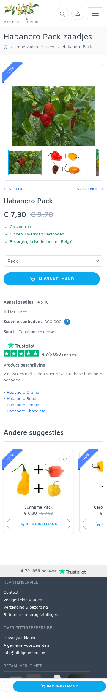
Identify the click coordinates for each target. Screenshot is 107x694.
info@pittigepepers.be (24, 652)
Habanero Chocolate (26, 410)
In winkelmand (55, 278)
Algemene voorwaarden (26, 645)
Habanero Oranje (23, 392)
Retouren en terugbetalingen (31, 614)
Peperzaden (26, 46)
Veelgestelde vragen (23, 599)
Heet (50, 46)
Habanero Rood (21, 398)
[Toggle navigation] (95, 13)
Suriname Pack (38, 506)
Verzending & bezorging (26, 606)
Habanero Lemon (23, 404)
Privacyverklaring (20, 637)
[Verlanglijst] (64, 459)
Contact (11, 592)
